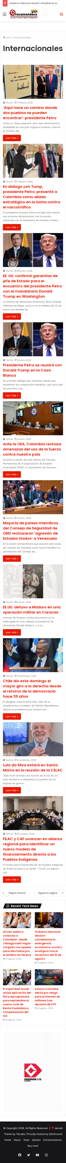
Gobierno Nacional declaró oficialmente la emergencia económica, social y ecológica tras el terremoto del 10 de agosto (48, 945)
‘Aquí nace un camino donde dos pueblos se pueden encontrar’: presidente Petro (30, 112)
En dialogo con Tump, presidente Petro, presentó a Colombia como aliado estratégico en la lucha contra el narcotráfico (31, 197)
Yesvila (9, 102)
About (17, 1139)
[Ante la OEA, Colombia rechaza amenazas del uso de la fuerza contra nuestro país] (33, 418)
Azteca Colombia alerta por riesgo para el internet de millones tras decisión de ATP (47, 996)
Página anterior (17, 892)
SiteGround (55, 1134)
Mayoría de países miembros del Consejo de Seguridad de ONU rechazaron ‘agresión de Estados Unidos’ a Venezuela (30, 530)
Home (7, 1139)
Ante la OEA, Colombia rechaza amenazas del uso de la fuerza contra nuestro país (32, 449)
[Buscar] (61, 15)
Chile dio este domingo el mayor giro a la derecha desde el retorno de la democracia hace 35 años (32, 688)
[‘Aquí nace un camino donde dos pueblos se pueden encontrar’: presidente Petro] (33, 82)
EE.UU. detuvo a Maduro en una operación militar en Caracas (31, 610)
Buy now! (33, 1145)
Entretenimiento (52, 1139)
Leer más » (12, 137)
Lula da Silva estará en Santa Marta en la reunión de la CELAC (33, 767)
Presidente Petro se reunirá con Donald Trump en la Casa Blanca (32, 370)
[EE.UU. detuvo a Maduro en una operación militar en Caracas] (33, 581)
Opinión (36, 1139)
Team (26, 1139)
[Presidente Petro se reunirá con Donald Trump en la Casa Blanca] (33, 339)
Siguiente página (47, 892)
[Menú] (4, 15)
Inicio (8, 37)
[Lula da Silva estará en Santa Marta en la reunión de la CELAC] (33, 739)
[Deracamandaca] (23, 14)
